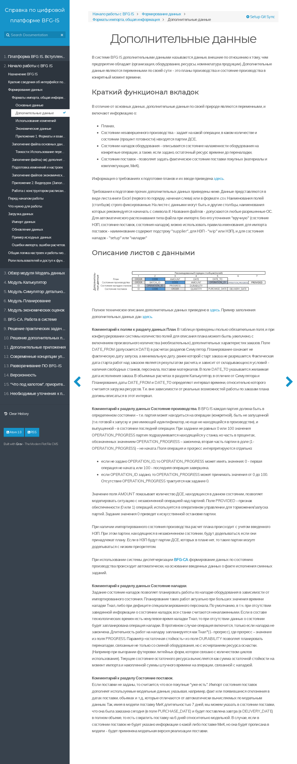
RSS (33, 432)
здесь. (215, 309)
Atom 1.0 (15, 432)
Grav (19, 444)
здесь (219, 178)
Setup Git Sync (262, 16)
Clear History (18, 413)
